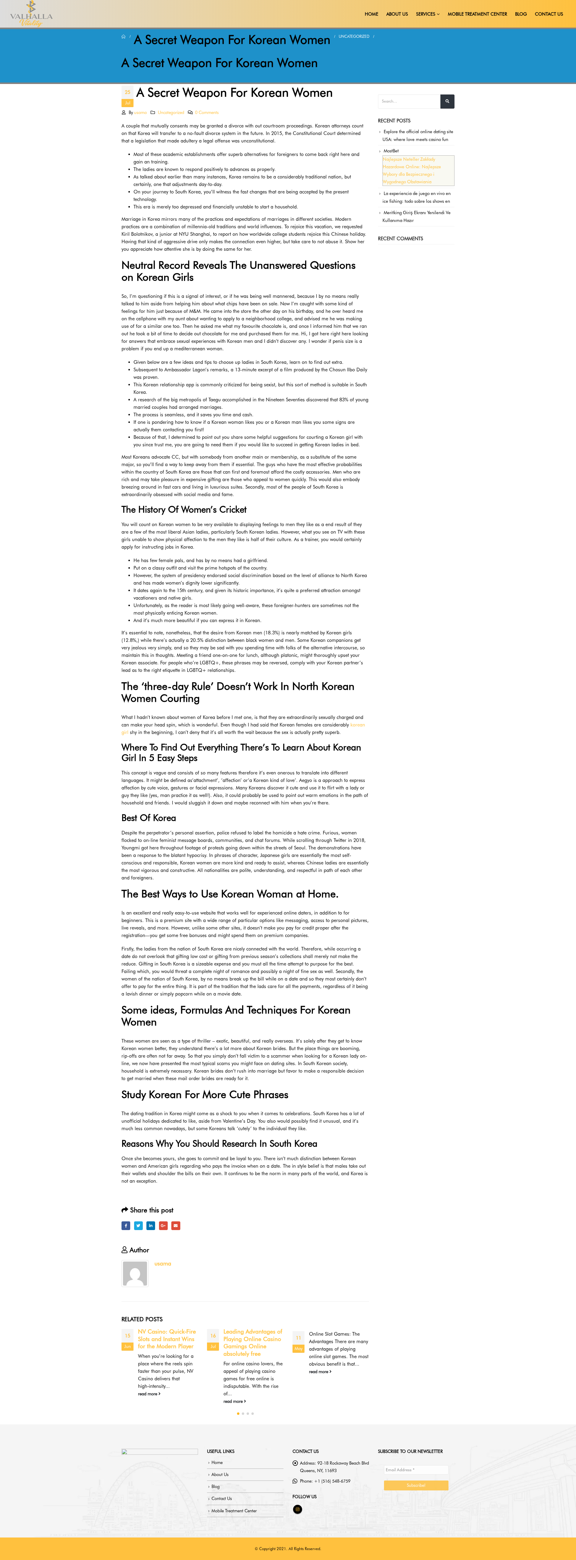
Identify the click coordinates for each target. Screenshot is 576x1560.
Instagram (297, 1509)
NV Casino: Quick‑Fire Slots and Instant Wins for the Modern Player (167, 1339)
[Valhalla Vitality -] (31, 14)
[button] (238, 1413)
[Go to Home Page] (124, 36)
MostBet (391, 151)
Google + (163, 1225)
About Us (397, 14)
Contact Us (549, 14)
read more (148, 1393)
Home (371, 14)
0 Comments (207, 112)
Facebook (126, 1225)
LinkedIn (150, 1225)
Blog (521, 14)
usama (140, 112)
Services (425, 14)
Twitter (138, 1225)
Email (175, 1225)
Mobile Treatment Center (477, 14)
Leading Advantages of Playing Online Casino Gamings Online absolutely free (253, 1343)
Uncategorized (171, 112)
